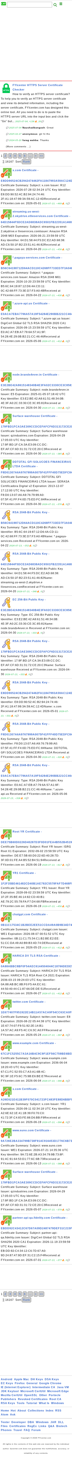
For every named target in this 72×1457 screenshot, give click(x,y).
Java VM (63, 1387)
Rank (26, 161)
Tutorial (31, 1403)
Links (42, 1426)
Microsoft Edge (58, 1391)
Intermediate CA (43, 1387)
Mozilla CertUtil (11, 1395)
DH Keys (37, 1379)
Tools (21, 1403)
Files (4, 1426)
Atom (4, 1414)
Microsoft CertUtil (33, 1391)
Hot (13, 1410)
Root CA (55, 1399)
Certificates (17, 1426)
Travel (17, 1430)
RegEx (32, 1426)
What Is (44, 1403)
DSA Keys (52, 1379)
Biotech (61, 1426)
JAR (53, 1422)
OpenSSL (31, 1395)
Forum (36, 1430)
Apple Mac (21, 1379)
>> (41, 155)
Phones (6, 1430)
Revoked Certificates (33, 1399)
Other (43, 1395)
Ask (13, 1414)
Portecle (55, 1395)
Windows (57, 1403)
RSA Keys (8, 1403)
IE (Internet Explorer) (16, 1387)
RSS (58, 1410)
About (21, 1410)
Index (50, 1410)
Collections (36, 1410)
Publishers (8, 1399)
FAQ (27, 1430)
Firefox (20, 1383)
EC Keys (7, 1383)
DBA (31, 1422)
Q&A (51, 1426)
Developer (18, 1422)
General (32, 1383)
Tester (5, 1422)
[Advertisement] (36, 45)
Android (6, 1379)
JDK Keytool (10, 1391)
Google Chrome (50, 1383)
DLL (61, 1422)
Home (5, 1410)
